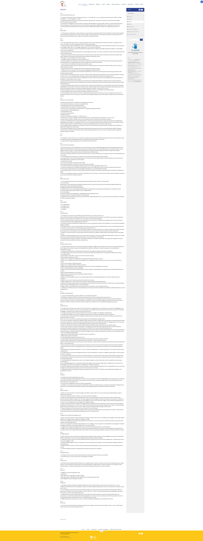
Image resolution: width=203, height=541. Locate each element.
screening (130, 74)
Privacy (130, 24)
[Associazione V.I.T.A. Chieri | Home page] (63, 4)
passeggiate (139, 68)
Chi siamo (130, 16)
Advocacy (130, 19)
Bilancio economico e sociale (134, 31)
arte (136, 59)
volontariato (137, 81)
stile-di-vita (139, 74)
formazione (131, 65)
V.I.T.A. (130, 78)
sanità (133, 72)
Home (80, 4)
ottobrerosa (134, 68)
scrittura (134, 74)
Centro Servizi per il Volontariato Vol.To (65, 537)
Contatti (141, 4)
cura (140, 63)
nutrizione (136, 66)
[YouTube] (142, 10)
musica (133, 66)
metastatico (139, 65)
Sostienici (137, 4)
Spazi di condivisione (115, 4)
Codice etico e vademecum (133, 29)
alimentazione (133, 59)
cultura (137, 63)
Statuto (130, 21)
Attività (103, 4)
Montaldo (129, 66)
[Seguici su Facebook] (139, 10)
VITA (133, 78)
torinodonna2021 (133, 75)
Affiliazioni (98, 4)
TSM (135, 75)
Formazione (123, 4)
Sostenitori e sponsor (132, 34)
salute (129, 72)
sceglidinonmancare (136, 72)
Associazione (84, 4)
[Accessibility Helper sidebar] (201, 2)
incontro (135, 65)
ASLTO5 (139, 59)
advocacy (130, 59)
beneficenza (131, 62)
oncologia (130, 68)
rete (141, 71)
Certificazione (131, 26)
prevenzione (132, 71)
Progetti (108, 4)
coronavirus (133, 63)
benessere (137, 62)
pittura (129, 69)
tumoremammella (133, 77)
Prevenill (133, 69)
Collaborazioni (91, 4)
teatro (129, 75)
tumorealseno (138, 75)
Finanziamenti (130, 4)
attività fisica (136, 60)
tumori (139, 77)
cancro (129, 63)
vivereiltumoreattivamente (134, 80)
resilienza (138, 71)
